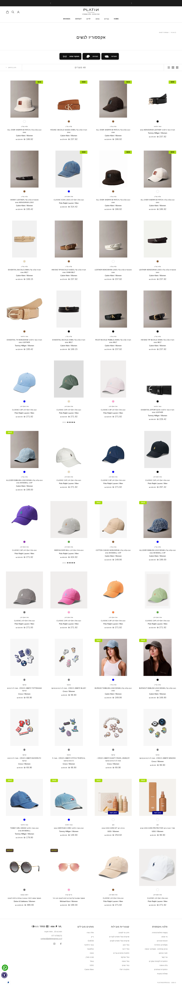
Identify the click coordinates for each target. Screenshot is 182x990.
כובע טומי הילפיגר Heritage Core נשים (69, 828)
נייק (92, 937)
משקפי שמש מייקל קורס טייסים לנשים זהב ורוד (69, 898)
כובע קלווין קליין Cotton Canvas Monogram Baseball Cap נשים (113, 551)
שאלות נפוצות (162, 974)
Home (116, 19)
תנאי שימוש (163, 953)
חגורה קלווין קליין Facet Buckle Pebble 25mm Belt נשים (113, 341)
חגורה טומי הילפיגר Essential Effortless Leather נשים (157, 411)
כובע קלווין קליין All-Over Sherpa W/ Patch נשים (113, 131)
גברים (106, 19)
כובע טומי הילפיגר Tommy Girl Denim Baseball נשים (24, 829)
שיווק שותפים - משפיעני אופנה (156, 949)
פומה (92, 953)
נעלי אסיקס (125, 957)
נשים (97, 19)
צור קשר (165, 957)
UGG (92, 965)
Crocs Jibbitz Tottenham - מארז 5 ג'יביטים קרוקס (24, 689)
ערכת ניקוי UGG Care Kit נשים (113, 828)
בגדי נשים (125, 965)
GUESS (91, 941)
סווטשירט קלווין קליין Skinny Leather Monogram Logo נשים (24, 201)
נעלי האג (126, 945)
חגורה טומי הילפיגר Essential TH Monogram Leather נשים (24, 341)
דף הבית (173, 32)
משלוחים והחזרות (161, 945)
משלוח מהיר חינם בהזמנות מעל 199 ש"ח (91, 3)
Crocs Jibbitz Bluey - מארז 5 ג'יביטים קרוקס (69, 688)
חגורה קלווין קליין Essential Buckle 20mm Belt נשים (24, 271)
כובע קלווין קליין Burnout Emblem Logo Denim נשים (157, 689)
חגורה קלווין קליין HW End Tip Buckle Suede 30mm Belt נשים (69, 271)
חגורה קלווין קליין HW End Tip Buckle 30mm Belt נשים (157, 341)
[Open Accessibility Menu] (4, 975)
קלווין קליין (113, 126)
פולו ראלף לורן (69, 196)
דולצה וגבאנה (24, 894)
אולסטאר (90, 949)
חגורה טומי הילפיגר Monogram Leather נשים (157, 130)
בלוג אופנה (163, 965)
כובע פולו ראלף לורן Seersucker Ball (68, 550)
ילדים (89, 19)
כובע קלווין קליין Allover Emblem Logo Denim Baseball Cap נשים (24, 481)
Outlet (78, 19)
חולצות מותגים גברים (121, 953)
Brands (66, 19)
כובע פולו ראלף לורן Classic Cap (113, 410)
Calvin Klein (89, 969)
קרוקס (69, 684)
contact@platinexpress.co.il (51, 939)
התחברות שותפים (161, 969)
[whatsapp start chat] (4, 967)
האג (157, 825)
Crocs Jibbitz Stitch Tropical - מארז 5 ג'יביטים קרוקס (68, 759)
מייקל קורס (68, 894)
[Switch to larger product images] (177, 67)
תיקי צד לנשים (124, 933)
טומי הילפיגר (157, 126)
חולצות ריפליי (124, 969)
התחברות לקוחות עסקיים (158, 961)
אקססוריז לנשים (164, 32)
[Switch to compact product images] (169, 67)
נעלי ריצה (125, 949)
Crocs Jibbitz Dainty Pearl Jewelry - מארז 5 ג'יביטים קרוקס (113, 759)
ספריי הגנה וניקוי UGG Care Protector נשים (157, 828)
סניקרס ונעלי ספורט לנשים (119, 941)
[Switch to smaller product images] (173, 67)
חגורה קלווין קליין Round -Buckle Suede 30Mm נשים (69, 131)
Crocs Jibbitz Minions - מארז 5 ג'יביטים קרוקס (158, 758)
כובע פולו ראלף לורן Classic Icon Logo (69, 200)
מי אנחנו (164, 937)
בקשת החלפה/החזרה (160, 933)
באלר (92, 961)
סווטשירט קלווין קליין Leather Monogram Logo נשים (157, 271)
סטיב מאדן (90, 957)
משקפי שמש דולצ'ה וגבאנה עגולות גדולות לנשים (24, 898)
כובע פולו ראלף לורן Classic (24, 621)
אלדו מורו (90, 933)
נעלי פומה (125, 961)
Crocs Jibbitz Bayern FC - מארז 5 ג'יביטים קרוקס (24, 759)
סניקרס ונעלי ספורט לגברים (119, 937)
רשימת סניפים (162, 941)
